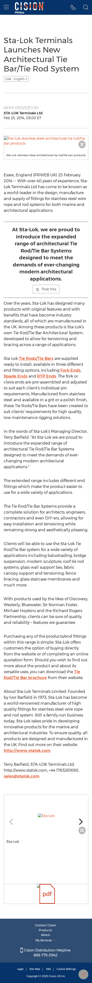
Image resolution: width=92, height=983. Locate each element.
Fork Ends (70, 370)
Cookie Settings (66, 969)
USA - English (15, 79)
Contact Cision (45, 925)
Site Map (34, 969)
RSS (48, 969)
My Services (44, 940)
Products (45, 930)
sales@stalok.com (21, 776)
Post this (49, 289)
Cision (52, 976)
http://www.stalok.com (27, 750)
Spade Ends (15, 376)
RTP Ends (46, 376)
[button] (73, 7)
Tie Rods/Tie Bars (36, 358)
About (45, 935)
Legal (20, 969)
